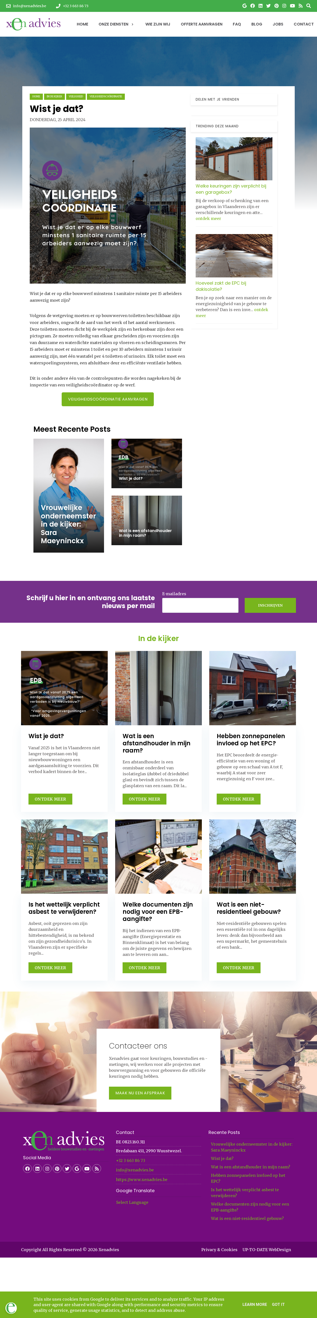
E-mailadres (174, 593)
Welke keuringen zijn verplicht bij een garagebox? (231, 189)
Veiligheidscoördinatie (106, 96)
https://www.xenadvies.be (141, 1179)
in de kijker (54, 96)
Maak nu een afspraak (140, 1093)
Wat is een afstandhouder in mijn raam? (250, 1166)
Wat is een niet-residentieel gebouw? (247, 1218)
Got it (278, 1304)
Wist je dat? (222, 1158)
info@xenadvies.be (135, 1169)
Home (36, 96)
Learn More (254, 1304)
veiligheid (76, 96)
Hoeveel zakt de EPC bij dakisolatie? (221, 286)
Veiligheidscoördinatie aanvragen (107, 399)
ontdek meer (208, 218)
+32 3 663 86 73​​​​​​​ (130, 1160)
